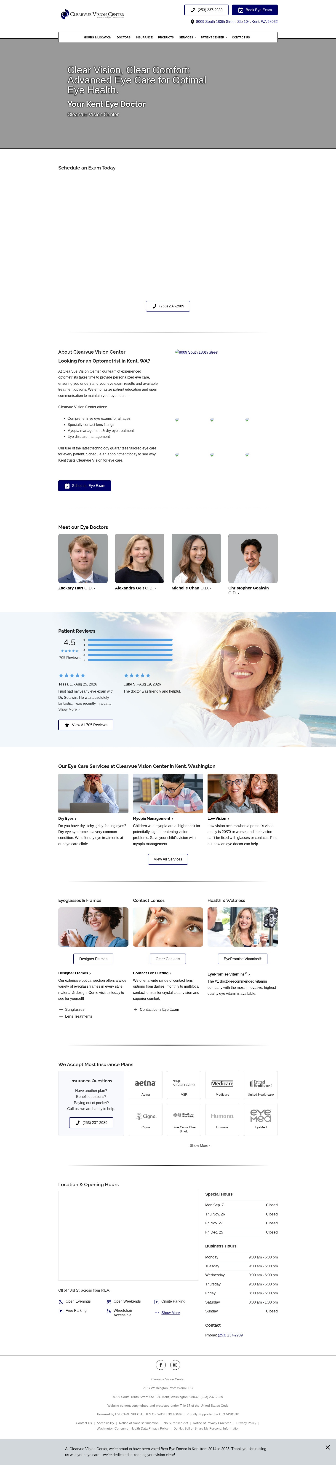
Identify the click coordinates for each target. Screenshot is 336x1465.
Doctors (124, 37)
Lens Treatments (78, 1016)
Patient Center (212, 37)
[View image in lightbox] (196, 352)
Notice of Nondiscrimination (139, 1423)
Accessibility (105, 1423)
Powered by (139, 1414)
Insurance (144, 37)
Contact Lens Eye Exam (159, 1009)
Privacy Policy (246, 1423)
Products (166, 37)
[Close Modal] (327, 1448)
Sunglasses (74, 1009)
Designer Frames (73, 973)
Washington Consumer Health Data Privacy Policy (132, 1428)
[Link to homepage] (104, 14)
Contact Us (241, 37)
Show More (67, 709)
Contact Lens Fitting (150, 973)
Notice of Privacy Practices (212, 1423)
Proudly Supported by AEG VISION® (213, 1414)
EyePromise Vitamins (227, 974)
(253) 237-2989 (230, 1335)
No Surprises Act (176, 1423)
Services (186, 37)
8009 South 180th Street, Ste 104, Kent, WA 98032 (236, 22)
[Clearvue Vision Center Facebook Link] (161, 1365)
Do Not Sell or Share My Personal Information (206, 1428)
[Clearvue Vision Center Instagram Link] (175, 1365)
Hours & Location (97, 37)
